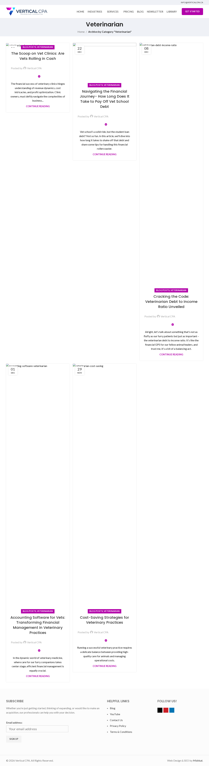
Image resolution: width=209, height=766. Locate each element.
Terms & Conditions (121, 731)
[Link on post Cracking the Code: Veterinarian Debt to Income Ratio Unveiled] (171, 167)
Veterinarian (45, 47)
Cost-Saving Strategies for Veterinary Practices (104, 620)
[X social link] (8, 2)
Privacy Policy (118, 725)
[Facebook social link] (46, 66)
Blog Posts (29, 47)
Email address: (14, 722)
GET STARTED (192, 11)
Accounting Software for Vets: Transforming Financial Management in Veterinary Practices (37, 625)
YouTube (115, 714)
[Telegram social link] (62, 66)
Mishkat (198, 760)
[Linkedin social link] (16, 2)
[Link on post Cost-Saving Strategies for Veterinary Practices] (104, 487)
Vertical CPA (34, 68)
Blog (112, 708)
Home (81, 31)
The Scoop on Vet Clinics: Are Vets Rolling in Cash (37, 56)
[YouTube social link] (12, 2)
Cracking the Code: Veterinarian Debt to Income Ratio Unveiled (171, 301)
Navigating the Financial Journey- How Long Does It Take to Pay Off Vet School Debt (104, 99)
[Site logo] (26, 11)
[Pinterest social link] (54, 66)
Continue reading (38, 106)
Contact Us (116, 720)
